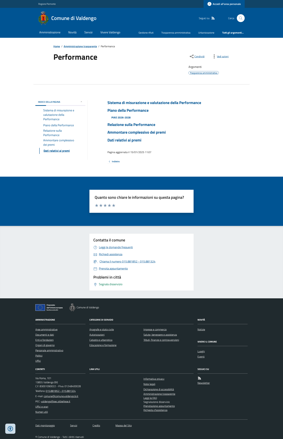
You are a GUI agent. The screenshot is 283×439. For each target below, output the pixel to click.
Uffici (38, 361)
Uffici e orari (41, 407)
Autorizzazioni (96, 335)
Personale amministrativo (49, 350)
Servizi (88, 32)
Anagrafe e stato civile (101, 329)
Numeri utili (41, 412)
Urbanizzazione (206, 33)
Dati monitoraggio (45, 425)
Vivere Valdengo (110, 32)
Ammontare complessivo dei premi (136, 132)
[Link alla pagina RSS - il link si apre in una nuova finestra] (213, 18)
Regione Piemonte (47, 4)
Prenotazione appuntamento (159, 406)
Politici (38, 356)
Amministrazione (49, 32)
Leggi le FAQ (150, 398)
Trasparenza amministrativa (175, 33)
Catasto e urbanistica (100, 340)
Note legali (149, 384)
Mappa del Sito (123, 425)
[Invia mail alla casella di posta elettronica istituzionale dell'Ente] (61, 396)
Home (56, 46)
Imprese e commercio (155, 329)
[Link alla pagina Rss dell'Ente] (199, 378)
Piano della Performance (128, 110)
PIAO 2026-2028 (121, 117)
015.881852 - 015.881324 (61, 391)
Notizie (201, 329)
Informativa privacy (153, 379)
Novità (72, 32)
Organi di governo (45, 345)
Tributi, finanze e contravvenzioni (161, 340)
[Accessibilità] (10, 428)
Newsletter (204, 383)
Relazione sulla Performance (131, 124)
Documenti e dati (44, 335)
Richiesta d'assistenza (155, 410)
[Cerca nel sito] (239, 18)
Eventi (201, 357)
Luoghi (201, 351)
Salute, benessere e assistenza (160, 335)
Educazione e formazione (102, 345)
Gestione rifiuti (146, 33)
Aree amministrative (46, 329)
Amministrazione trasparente (80, 46)
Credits (96, 425)
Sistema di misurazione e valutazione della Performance (154, 102)
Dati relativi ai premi (124, 140)
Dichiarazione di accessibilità (158, 389)
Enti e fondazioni (44, 340)
